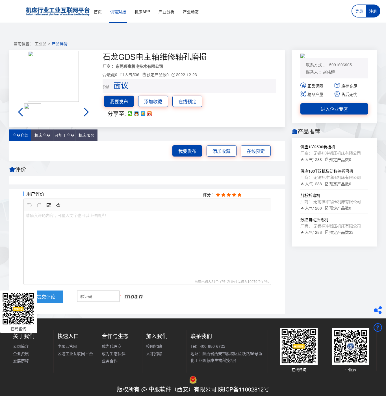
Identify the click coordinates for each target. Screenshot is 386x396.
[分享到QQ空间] (143, 113)
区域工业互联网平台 (75, 353)
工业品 (41, 43)
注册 (373, 11)
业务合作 (110, 361)
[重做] (39, 204)
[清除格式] (58, 204)
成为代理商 (112, 346)
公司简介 (21, 346)
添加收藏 (153, 101)
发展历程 (21, 361)
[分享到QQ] (136, 113)
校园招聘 (154, 346)
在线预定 (187, 101)
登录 (359, 11)
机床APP (142, 11)
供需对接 (118, 11)
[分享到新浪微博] (149, 113)
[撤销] (29, 204)
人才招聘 (154, 353)
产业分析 (166, 11)
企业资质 (21, 353)
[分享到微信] (130, 113)
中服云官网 (67, 346)
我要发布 (119, 101)
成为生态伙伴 (113, 353)
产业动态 (191, 11)
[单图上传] (48, 204)
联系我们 (201, 336)
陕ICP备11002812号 (243, 389)
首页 (98, 11)
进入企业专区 (334, 109)
